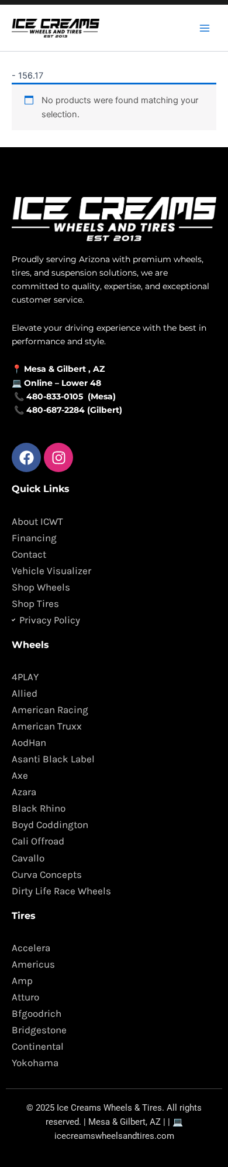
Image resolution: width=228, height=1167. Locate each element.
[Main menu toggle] (204, 27)
